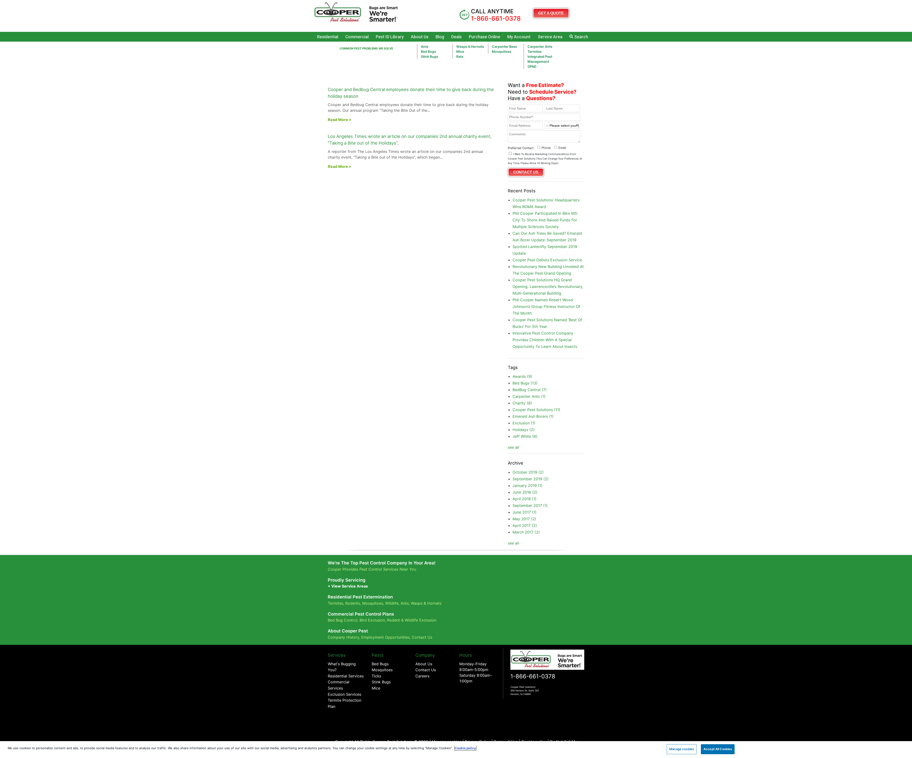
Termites (534, 51)
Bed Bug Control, (343, 620)
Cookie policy (465, 748)
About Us (419, 36)
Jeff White (525, 436)
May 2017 (524, 518)
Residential (327, 36)
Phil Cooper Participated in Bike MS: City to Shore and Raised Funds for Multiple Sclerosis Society (545, 220)
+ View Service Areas (348, 586)
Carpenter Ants (539, 46)
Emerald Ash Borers (533, 416)
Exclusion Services (344, 694)
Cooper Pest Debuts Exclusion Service (547, 260)
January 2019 (527, 485)
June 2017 (525, 512)
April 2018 (525, 498)
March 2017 (526, 532)
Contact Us (422, 637)
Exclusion (524, 423)
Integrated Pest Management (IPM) (539, 61)
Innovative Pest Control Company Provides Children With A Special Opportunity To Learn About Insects (545, 340)
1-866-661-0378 (532, 676)
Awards (522, 376)
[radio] (543, 147)
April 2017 (525, 525)
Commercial (357, 36)
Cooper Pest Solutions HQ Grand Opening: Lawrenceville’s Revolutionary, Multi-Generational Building (548, 286)
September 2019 (531, 478)
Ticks (376, 676)
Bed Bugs (428, 51)
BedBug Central (530, 389)
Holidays (524, 429)
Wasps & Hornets (470, 46)
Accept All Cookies (717, 749)
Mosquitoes (501, 51)
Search (581, 36)
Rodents (352, 603)
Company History (343, 637)
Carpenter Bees (504, 46)
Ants (424, 46)
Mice (460, 51)
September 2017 (530, 505)
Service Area (550, 36)
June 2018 (525, 492)
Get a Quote (551, 13)
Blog (440, 36)
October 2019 (528, 472)
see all (513, 447)
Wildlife (392, 603)
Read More (338, 119)
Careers (422, 676)
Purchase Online (484, 36)
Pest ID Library (390, 36)
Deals (456, 36)
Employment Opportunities (385, 637)
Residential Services (346, 676)
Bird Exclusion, (373, 620)
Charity (522, 403)
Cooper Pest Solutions (536, 409)
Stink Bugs (381, 682)
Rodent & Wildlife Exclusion (411, 620)
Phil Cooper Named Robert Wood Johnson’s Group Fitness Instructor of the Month (546, 306)
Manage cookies (681, 749)
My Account (519, 36)
